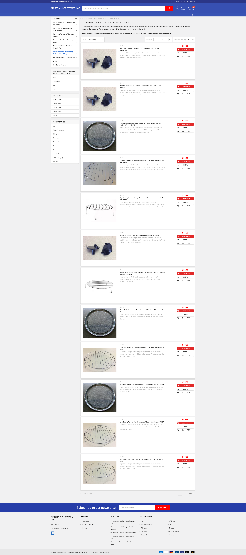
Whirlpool (56, 146)
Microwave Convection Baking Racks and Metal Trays (63, 53)
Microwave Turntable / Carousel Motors (63, 35)
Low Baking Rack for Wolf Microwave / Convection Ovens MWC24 (142, 422)
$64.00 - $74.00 (58, 115)
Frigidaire (56, 154)
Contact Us (85, 521)
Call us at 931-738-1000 (61, 528)
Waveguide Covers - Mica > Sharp (64, 57)
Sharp (55, 85)
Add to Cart (186, 49)
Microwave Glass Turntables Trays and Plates (64, 23)
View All (55, 161)
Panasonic (56, 81)
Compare (186, 53)
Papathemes (104, 552)
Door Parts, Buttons (59, 65)
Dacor (55, 77)
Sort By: (84, 40)
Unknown (56, 134)
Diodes (55, 61)
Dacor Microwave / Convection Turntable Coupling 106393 (139, 235)
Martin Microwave (58, 130)
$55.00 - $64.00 (58, 111)
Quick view (186, 56)
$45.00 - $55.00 (58, 107)
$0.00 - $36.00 (57, 100)
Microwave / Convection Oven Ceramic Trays (63, 47)
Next (191, 493)
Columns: (149, 40)
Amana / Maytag (58, 157)
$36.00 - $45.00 (58, 103)
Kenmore (56, 138)
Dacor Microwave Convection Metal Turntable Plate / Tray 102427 (142, 384)
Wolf (54, 89)
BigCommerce (82, 552)
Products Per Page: (180, 40)
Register (183, 9)
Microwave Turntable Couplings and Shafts (64, 41)
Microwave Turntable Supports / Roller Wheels (63, 29)
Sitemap (84, 528)
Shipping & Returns (88, 524)
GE (54, 150)
